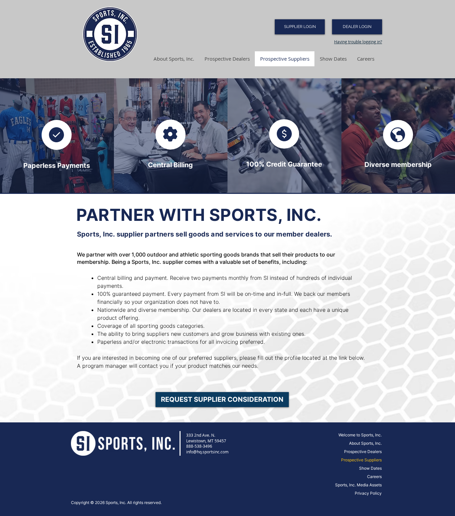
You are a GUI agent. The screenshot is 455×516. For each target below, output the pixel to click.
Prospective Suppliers (361, 459)
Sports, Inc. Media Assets (358, 484)
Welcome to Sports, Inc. (360, 434)
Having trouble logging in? (358, 41)
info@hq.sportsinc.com (207, 451)
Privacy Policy (368, 493)
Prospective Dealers (363, 451)
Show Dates (370, 468)
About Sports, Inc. (365, 443)
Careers (374, 476)
